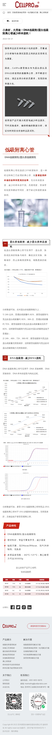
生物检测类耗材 (9, 658)
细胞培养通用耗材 (9, 645)
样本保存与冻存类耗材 (11, 665)
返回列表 (15, 21)
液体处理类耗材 (9, 655)
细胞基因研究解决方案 (32, 645)
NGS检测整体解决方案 (32, 655)
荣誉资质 (6, 684)
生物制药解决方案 (30, 651)
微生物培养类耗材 (9, 651)
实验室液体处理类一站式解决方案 (25, 12)
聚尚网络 (14, 731)
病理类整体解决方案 (31, 658)
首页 (9, 12)
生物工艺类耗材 (9, 648)
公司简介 (6, 680)
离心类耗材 (44, 12)
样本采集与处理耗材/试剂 (12, 668)
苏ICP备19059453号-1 (36, 728)
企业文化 (6, 687)
